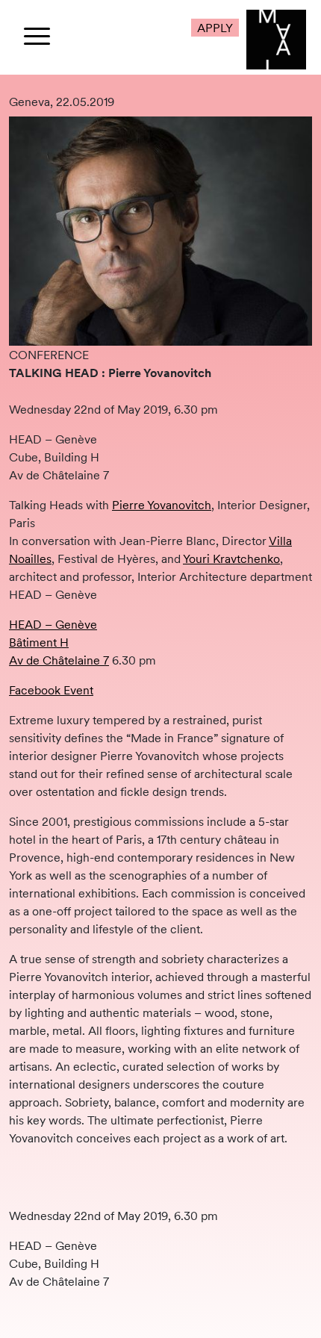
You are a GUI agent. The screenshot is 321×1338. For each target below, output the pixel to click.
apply (215, 27)
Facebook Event (51, 689)
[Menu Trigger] (36, 35)
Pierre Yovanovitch (161, 504)
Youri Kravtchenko (231, 558)
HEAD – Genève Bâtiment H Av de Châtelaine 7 (59, 642)
